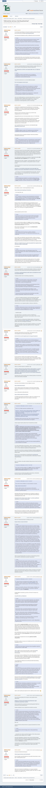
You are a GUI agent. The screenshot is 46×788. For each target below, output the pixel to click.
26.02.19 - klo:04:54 (17, 267)
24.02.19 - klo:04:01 (17, 148)
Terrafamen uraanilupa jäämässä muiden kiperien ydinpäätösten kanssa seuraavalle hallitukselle (28, 273)
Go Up (4, 775)
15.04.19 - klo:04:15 (17, 695)
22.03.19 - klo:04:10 (17, 364)
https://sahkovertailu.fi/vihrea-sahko (21, 394)
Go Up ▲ (42, 786)
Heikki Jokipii (7, 30)
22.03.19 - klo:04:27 (17, 381)
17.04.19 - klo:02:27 (17, 749)
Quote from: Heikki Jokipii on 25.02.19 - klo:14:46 (24, 465)
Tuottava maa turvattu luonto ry (33, 13)
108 (15, 26)
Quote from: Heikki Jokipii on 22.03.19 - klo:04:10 (24, 405)
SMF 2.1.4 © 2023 (5, 786)
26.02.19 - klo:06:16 (17, 330)
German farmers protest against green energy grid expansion (26, 336)
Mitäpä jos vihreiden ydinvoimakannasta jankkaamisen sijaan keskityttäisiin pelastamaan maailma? (26, 701)
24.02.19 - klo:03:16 (17, 64)
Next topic (40, 23)
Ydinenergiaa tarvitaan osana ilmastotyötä (22, 754)
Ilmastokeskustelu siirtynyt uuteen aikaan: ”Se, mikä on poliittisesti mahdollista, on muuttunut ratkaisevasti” (27, 498)
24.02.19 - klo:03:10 (17, 30)
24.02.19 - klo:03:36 (17, 105)
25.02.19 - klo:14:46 (17, 185)
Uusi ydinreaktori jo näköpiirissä (20, 595)
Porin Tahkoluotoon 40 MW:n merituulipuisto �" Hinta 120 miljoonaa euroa (27, 70)
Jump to (27, 779)
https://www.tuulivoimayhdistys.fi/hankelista (23, 190)
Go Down (5, 26)
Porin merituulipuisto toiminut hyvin (21, 82)
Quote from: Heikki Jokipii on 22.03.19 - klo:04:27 (24, 481)
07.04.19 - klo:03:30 (17, 478)
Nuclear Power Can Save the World (21, 521)
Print (41, 26)
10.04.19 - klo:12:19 (17, 576)
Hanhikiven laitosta (30, 676)
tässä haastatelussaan (30, 33)
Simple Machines (10, 786)
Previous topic (35, 23)
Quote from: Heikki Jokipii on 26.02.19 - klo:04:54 (24, 579)
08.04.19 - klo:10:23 (17, 517)
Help (33, 786)
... (13, 26)
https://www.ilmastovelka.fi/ (20, 385)
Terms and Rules (37, 786)
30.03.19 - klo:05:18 (17, 403)
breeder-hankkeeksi (26, 320)
